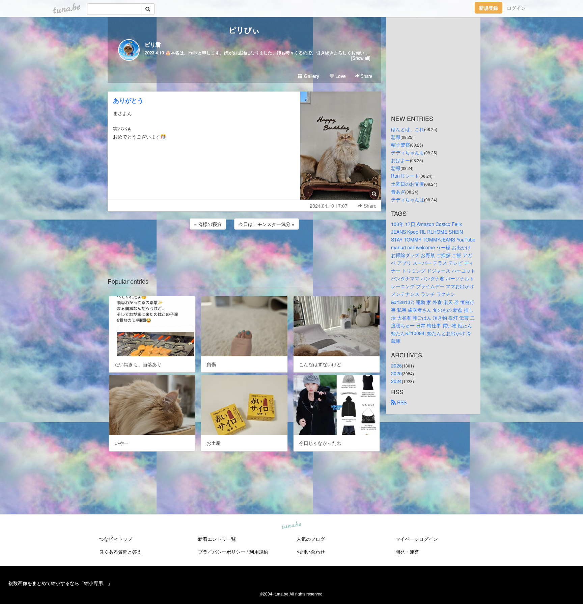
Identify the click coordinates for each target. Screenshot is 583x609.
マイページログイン (416, 538)
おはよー (400, 160)
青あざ (398, 191)
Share (365, 76)
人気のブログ (311, 538)
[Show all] (360, 58)
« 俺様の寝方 (208, 224)
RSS (401, 402)
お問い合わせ (311, 551)
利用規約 (258, 551)
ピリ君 (153, 44)
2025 (396, 373)
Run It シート (405, 175)
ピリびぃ (244, 29)
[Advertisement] (244, 249)
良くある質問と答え (120, 551)
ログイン (516, 7)
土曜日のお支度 (407, 183)
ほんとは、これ (407, 129)
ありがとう (128, 100)
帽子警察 (400, 144)
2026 (396, 365)
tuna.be (291, 525)
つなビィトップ (115, 538)
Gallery (311, 76)
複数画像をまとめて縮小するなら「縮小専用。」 (60, 583)
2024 (396, 381)
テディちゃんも (407, 152)
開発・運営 (407, 551)
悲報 (395, 136)
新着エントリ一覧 (217, 538)
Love (340, 76)
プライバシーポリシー (221, 551)
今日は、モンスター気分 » (267, 224)
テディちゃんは (407, 199)
